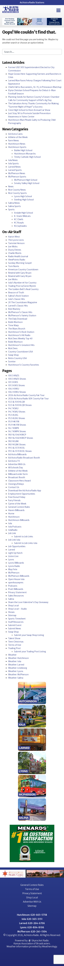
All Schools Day (15, 467)
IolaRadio (12, 530)
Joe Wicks (13, 246)
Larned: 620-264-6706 (32, 923)
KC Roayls (19, 222)
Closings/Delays (16, 484)
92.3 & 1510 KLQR (16, 401)
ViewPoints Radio (16, 259)
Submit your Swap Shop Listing (29, 635)
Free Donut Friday (16, 497)
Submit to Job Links (23, 536)
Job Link (12, 533)
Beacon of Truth (16, 292)
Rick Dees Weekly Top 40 (20, 338)
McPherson (13, 572)
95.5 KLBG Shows (16, 418)
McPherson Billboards (18, 576)
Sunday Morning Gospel (20, 263)
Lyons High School (23, 196)
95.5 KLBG (13, 415)
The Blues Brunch (16, 328)
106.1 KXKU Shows (17, 392)
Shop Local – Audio (17, 608)
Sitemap (12, 615)
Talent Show (14, 638)
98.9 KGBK (13, 441)
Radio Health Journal (18, 256)
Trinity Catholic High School (27, 157)
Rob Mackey (14, 309)
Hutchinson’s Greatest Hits (21, 345)
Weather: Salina (15, 677)
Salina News (14, 203)
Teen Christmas (16, 641)
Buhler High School (23, 150)
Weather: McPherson (18, 674)
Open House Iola (16, 579)
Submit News (14, 628)
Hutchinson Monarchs (25, 153)
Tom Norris (13, 266)
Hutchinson (13, 516)
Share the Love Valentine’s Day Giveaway (28, 602)
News (11, 186)
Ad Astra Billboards (17, 454)
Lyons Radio (14, 566)
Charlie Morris (14, 253)
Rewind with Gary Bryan (19, 272)
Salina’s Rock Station (18, 295)
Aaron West (14, 236)
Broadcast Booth (16, 477)
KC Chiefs (18, 219)
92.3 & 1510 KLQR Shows (20, 405)
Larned (11, 549)
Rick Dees (13, 348)
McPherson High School (25, 180)
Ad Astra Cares (15, 134)
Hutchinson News (16, 143)
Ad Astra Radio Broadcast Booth (24, 457)
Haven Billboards (16, 510)
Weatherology (49, 946)
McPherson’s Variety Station (22, 315)
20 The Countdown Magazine (22, 302)
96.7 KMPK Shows (17, 431)
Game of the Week (17, 503)
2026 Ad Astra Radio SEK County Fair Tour (28, 398)
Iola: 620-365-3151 (32, 919)
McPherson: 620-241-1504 (32, 931)
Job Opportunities (16, 546)
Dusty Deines (14, 249)
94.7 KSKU (13, 408)
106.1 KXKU (13, 388)
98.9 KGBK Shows (17, 444)
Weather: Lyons (15, 671)
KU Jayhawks (20, 226)
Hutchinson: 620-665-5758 (32, 914)
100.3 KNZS (13, 375)
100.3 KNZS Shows (17, 379)
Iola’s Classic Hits (16, 299)
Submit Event (14, 625)
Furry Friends (14, 500)
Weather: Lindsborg (17, 668)
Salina (11, 599)
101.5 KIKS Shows (16, 385)
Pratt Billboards (15, 589)
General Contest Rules (19, 507)
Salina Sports (14, 206)
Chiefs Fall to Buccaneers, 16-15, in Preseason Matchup (34, 87)
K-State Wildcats (22, 216)
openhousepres (15, 582)
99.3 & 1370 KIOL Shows (20, 451)
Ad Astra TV (14, 461)
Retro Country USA (17, 358)
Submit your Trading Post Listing (30, 651)
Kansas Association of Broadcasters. (32, 943)
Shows (11, 612)
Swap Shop (13, 355)
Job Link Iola (14, 539)
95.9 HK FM (13, 421)
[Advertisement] (32, 21)
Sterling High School (24, 199)
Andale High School (23, 212)
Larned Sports (15, 170)
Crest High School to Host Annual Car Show (29, 110)
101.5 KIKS (13, 382)
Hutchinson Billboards (18, 520)
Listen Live (13, 556)
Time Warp (13, 325)
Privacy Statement (17, 592)
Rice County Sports (17, 193)
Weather (12, 654)
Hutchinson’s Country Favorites (23, 364)
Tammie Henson (16, 243)
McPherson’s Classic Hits (20, 312)
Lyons (11, 559)
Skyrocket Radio (40, 940)
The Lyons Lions (16, 240)
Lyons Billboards (16, 562)
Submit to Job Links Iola (25, 543)
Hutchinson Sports (17, 147)
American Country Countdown (23, 269)
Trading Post (14, 648)
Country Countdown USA (20, 351)
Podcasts (12, 585)
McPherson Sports (17, 176)
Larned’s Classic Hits (18, 305)
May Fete (12, 569)
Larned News (14, 166)
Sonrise (11, 361)
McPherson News (16, 173)
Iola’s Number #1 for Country (22, 282)
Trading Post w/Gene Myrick (22, 286)
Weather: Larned (16, 664)
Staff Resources (16, 622)
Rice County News (17, 189)
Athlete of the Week (18, 137)
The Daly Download (17, 318)
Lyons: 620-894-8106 (32, 927)
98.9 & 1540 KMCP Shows (20, 438)
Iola (10, 523)
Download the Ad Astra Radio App (24, 490)
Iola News (13, 160)
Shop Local (13, 605)
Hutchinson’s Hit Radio (19, 335)
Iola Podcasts (14, 526)
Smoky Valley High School (26, 183)
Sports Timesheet (17, 618)
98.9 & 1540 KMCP (17, 434)
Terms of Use (14, 645)
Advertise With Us (16, 464)
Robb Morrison (15, 322)
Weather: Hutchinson (18, 658)
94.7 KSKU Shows (16, 411)
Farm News (13, 140)
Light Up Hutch (15, 553)
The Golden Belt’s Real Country (23, 289)
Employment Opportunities (21, 493)
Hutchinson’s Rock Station (21, 332)
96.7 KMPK (13, 428)
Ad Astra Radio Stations (32, 2)
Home (11, 513)
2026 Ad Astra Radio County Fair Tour (26, 395)
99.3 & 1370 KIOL (16, 447)
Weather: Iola (14, 661)
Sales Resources (16, 595)
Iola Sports (13, 163)
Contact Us (13, 487)
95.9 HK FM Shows (17, 424)
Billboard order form (18, 474)
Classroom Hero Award (19, 480)
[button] (58, 10)
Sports (11, 209)
